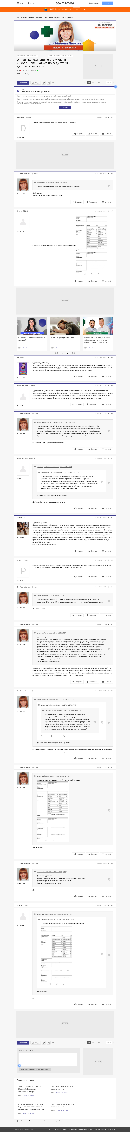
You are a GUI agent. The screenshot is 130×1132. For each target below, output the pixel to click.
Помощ (90, 1129)
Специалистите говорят (51, 1121)
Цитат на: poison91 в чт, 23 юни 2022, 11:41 (51, 595)
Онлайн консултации (63, 348)
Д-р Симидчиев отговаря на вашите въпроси (62, 1088)
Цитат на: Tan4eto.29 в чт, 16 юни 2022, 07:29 (51, 872)
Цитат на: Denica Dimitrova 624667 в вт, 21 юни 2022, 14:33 (56, 699)
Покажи (65, 108)
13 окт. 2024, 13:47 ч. (66, 55)
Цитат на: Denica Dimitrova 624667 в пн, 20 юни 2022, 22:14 (56, 422)
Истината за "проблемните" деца (97, 338)
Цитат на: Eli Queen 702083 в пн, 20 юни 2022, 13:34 (53, 776)
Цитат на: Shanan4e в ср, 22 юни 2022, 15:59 (51, 633)
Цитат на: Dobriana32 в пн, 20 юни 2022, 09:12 (52, 182)
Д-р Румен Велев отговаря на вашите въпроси (63, 1105)
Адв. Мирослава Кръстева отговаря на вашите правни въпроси (62, 340)
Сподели (79, 134)
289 (99, 83)
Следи (37, 83)
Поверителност (82, 1129)
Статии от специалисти (29, 348)
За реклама (57, 1129)
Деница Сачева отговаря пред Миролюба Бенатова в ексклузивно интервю (30, 1089)
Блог (113, 1129)
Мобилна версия (106, 1129)
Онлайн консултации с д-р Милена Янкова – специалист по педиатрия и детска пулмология (43, 63)
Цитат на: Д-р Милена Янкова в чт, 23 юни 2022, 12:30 (54, 914)
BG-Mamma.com (28, 1129)
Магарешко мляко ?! (26, 338)
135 (93, 83)
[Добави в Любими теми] (44, 83)
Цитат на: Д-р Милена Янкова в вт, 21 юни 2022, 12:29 (54, 467)
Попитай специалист (35, 1121)
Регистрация (94, 3)
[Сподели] (49, 83)
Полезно (93, 134)
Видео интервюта (28, 1095)
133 (84, 83)
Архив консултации (62, 1093)
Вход (107, 3)
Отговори (23, 83)
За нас (51, 1129)
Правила (65, 1129)
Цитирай (108, 134)
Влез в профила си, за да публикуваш (35, 1069)
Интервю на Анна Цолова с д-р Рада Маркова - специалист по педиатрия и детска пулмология (31, 1106)
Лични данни (73, 1129)
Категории (24, 1121)
